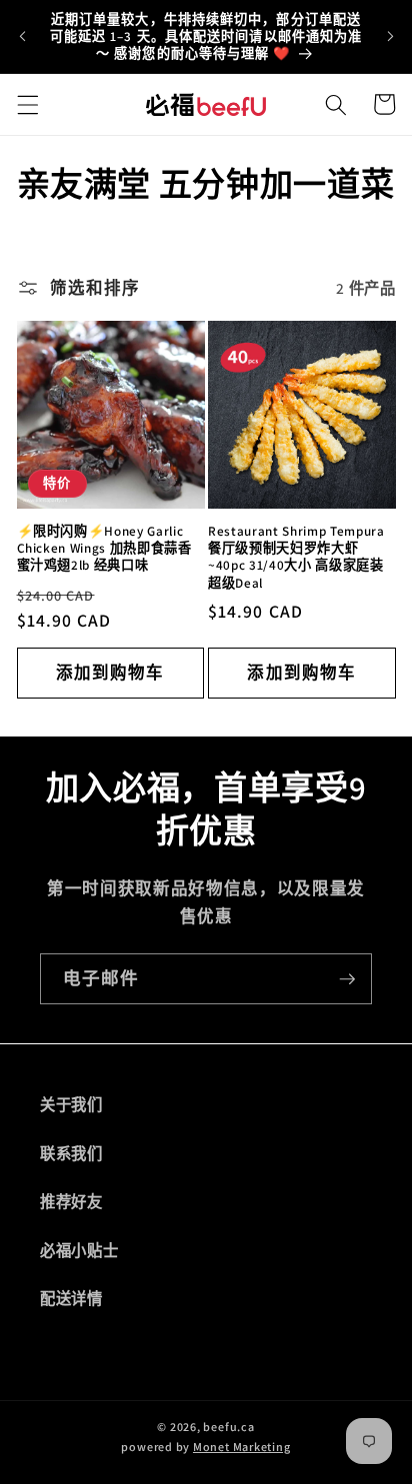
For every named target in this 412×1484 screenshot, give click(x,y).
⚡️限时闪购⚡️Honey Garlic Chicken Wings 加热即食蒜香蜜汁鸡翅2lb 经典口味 (104, 548)
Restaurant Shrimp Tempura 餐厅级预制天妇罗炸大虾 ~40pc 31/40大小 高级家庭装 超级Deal (296, 557)
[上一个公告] (22, 37)
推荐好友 (71, 1201)
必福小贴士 (79, 1250)
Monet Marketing (242, 1446)
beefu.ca (228, 1426)
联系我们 (71, 1153)
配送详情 (71, 1298)
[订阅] (347, 979)
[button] (27, 104)
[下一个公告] (390, 37)
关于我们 (71, 1104)
